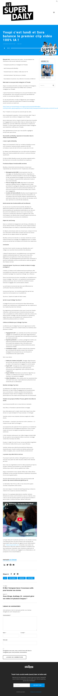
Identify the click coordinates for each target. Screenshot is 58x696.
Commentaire (7, 615)
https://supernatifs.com (12, 545)
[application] (29, 48)
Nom (4, 632)
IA (3, 43)
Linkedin (10, 43)
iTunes (43, 77)
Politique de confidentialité (35, 691)
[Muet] (54, 48)
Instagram (6, 43)
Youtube (13, 43)
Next (4, 594)
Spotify (48, 77)
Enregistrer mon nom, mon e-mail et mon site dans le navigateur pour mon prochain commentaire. (17, 651)
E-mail (23, 632)
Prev (5, 586)
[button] (57, 1)
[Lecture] (4, 48)
